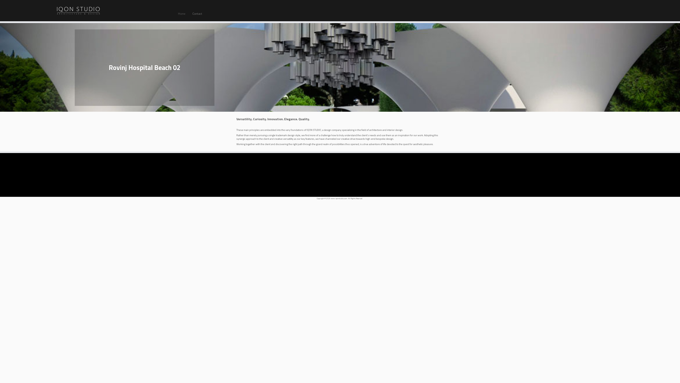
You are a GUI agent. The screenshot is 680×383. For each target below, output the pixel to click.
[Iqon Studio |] (78, 11)
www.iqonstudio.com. (339, 198)
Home (181, 13)
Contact (197, 13)
